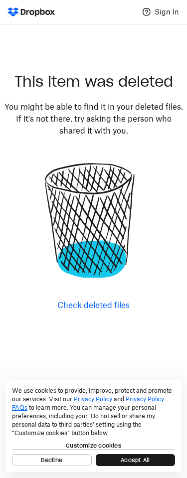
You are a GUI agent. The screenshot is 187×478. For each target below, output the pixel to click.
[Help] (147, 12)
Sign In (167, 11)
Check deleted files (93, 305)
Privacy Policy (93, 399)
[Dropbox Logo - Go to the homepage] (31, 12)
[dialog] (93, 426)
